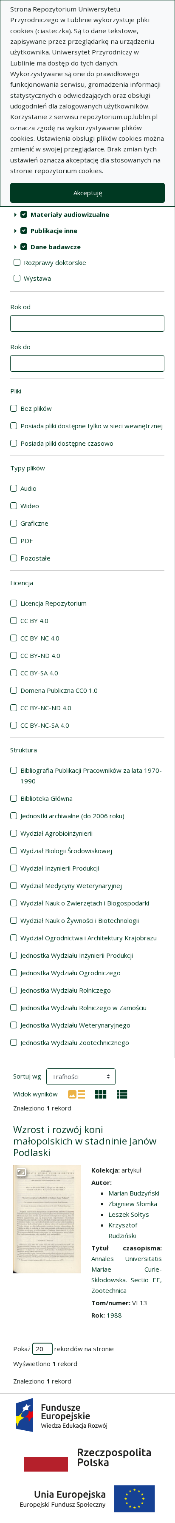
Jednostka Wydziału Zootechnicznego (74, 1042)
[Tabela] (122, 1093)
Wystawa (37, 278)
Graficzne (34, 523)
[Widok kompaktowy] (101, 1093)
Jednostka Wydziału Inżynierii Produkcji (76, 955)
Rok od (20, 306)
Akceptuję (87, 192)
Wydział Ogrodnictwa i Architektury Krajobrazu (88, 938)
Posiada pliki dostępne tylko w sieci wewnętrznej (91, 425)
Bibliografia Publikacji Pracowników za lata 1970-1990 (91, 775)
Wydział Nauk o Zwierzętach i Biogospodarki (84, 903)
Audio (28, 488)
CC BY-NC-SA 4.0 (44, 725)
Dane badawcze (56, 246)
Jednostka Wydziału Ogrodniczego (70, 972)
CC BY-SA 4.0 (39, 673)
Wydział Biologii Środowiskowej (66, 850)
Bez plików (36, 408)
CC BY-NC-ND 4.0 (45, 707)
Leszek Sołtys (128, 1214)
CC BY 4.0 (34, 620)
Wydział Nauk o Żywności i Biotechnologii (79, 920)
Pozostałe (35, 558)
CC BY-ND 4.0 (40, 655)
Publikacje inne (54, 230)
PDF (26, 540)
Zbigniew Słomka (132, 1203)
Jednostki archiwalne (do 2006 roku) (72, 815)
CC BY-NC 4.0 (39, 638)
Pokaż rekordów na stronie (63, 1348)
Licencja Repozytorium (53, 603)
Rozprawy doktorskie (55, 262)
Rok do (20, 346)
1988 (114, 1315)
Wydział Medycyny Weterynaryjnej (71, 885)
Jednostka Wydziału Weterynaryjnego (75, 1025)
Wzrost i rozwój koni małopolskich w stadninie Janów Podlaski (84, 1141)
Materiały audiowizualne (70, 214)
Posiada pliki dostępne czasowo (66, 443)
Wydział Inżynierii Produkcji (59, 868)
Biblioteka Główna (46, 798)
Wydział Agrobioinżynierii (56, 833)
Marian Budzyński (133, 1193)
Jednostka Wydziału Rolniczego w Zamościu (83, 1007)
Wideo (29, 505)
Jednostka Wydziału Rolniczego (65, 990)
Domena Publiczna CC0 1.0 (59, 690)
